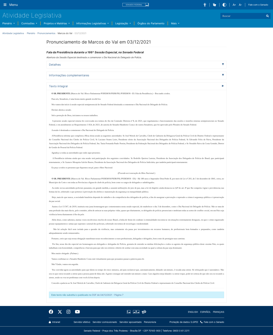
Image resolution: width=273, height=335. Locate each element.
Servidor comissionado (105, 322)
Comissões (28, 23)
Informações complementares (69, 75)
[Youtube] (76, 312)
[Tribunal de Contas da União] (143, 312)
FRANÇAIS (218, 312)
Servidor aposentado (130, 322)
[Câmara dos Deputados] (129, 312)
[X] (59, 312)
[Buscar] (267, 16)
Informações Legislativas (91, 23)
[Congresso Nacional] (136, 312)
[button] (204, 5)
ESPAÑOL (205, 312)
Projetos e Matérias (56, 23)
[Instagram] (68, 312)
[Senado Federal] (135, 5)
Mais (174, 23)
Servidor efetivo (82, 322)
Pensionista (150, 322)
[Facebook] (52, 312)
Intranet (56, 322)
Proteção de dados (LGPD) (184, 322)
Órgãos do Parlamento (150, 23)
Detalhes (55, 64)
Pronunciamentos (46, 33)
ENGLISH (193, 312)
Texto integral (58, 86)
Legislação (122, 23)
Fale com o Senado (258, 4)
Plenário (7, 23)
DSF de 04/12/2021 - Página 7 (107, 295)
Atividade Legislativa (32, 15)
